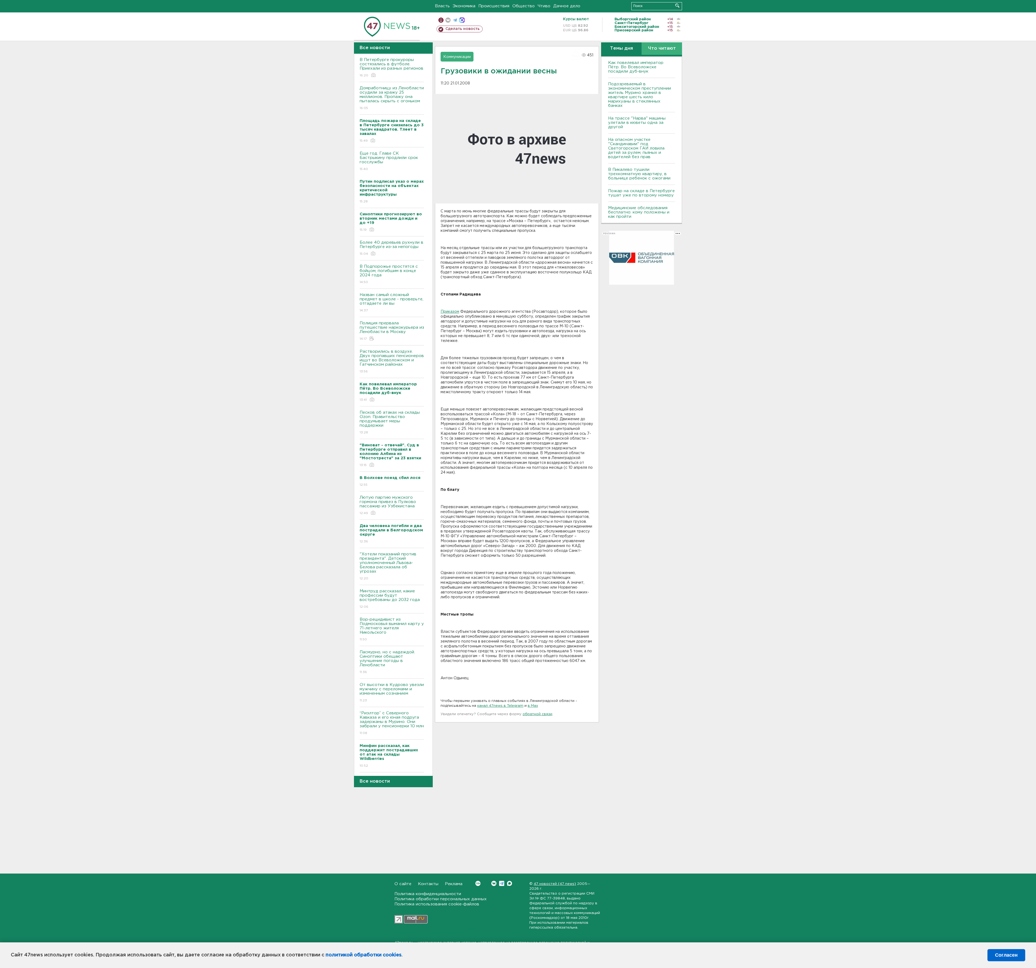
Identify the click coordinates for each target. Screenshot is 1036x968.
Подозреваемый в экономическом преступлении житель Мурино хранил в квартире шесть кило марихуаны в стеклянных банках (639, 94)
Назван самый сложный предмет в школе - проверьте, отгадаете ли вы (391, 302)
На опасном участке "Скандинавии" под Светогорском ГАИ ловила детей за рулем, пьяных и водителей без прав (636, 148)
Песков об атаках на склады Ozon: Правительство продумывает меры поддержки (390, 422)
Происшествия (493, 6)
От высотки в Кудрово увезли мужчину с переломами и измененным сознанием (392, 692)
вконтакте (448, 20)
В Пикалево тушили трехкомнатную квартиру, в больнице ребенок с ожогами (639, 174)
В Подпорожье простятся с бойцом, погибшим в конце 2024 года (389, 274)
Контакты (428, 884)
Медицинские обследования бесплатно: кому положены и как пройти (638, 212)
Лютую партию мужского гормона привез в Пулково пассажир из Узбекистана (388, 505)
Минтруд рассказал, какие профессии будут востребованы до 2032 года (390, 598)
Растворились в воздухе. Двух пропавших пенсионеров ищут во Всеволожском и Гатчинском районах (392, 361)
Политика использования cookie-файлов (436, 904)
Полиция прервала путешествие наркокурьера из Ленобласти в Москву (392, 330)
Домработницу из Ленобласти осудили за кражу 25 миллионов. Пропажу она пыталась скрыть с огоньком (392, 98)
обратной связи (537, 714)
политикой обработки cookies (363, 955)
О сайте (402, 884)
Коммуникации (457, 57)
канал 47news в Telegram (500, 705)
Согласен (1006, 955)
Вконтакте (493, 883)
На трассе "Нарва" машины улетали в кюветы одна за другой (637, 123)
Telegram (501, 883)
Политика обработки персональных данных (440, 899)
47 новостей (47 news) (555, 883)
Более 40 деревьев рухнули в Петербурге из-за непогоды (391, 248)
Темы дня (621, 48)
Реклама (453, 884)
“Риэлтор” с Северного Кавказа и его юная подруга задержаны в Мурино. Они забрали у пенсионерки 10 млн (392, 723)
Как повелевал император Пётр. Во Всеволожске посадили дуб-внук (635, 67)
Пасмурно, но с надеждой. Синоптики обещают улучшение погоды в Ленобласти (387, 662)
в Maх (533, 705)
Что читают (662, 48)
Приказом (450, 311)
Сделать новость (462, 28)
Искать (677, 6)
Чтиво (544, 6)
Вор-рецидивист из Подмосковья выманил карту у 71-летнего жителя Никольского (392, 629)
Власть (442, 6)
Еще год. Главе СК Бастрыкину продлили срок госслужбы (389, 161)
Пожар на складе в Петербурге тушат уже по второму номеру (641, 193)
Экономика (464, 6)
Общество (523, 6)
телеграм (455, 20)
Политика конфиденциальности (427, 894)
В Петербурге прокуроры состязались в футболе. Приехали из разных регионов (391, 67)
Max (509, 883)
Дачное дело (566, 6)
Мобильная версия (441, 20)
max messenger (462, 20)
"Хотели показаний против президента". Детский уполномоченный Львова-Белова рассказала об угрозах (388, 566)
